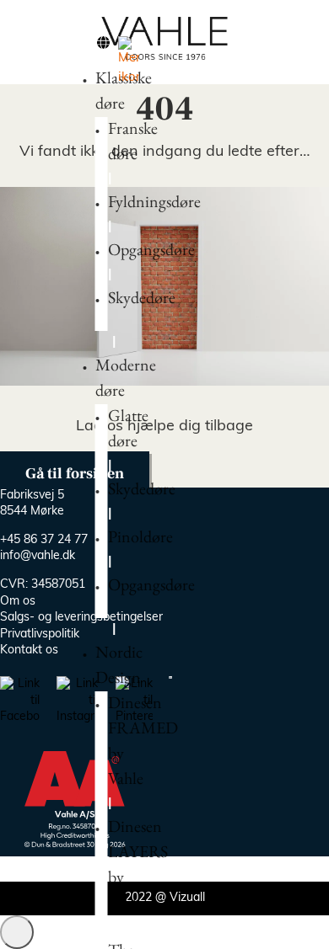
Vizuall (187, 898)
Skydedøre (141, 297)
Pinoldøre (140, 536)
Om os (17, 601)
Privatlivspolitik (39, 634)
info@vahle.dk (37, 556)
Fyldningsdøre (154, 201)
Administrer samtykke (17, 932)
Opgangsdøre (151, 249)
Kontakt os (29, 650)
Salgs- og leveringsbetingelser (81, 617)
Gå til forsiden (74, 473)
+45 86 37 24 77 (44, 540)
